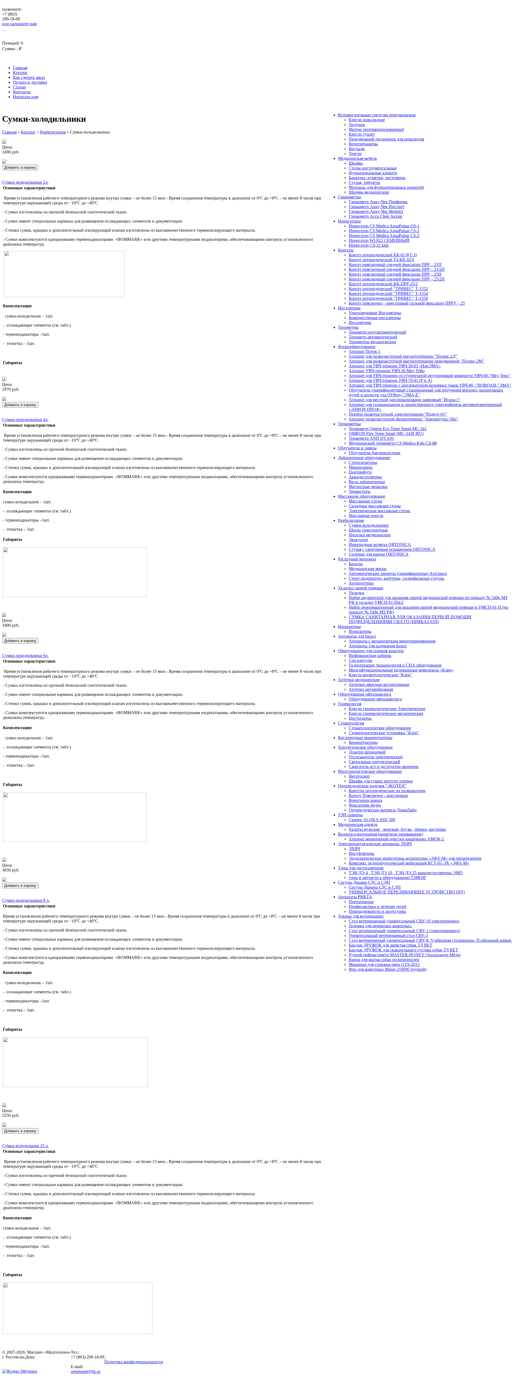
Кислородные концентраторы (365, 737)
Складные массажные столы (375, 506)
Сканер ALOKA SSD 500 (372, 819)
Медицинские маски (368, 568)
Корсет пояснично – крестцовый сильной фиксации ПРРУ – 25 (407, 303)
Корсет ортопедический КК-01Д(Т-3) (383, 255)
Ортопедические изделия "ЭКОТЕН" (372, 786)
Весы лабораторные (367, 481)
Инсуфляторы (361, 853)
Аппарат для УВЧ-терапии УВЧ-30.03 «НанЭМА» (395, 366)
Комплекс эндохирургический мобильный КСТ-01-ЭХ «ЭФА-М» (409, 863)
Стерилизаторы (363, 462)
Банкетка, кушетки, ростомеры (377, 177)
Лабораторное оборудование (364, 457)
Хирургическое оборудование (365, 747)
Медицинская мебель (357, 158)
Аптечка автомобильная (371, 689)
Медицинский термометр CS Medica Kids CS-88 (393, 443)
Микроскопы (361, 467)
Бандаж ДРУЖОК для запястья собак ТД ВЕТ (390, 945)
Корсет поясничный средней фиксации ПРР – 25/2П (397, 279)
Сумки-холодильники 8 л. (26, 900)
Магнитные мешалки (368, 486)
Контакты (22, 92)
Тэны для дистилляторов (361, 868)
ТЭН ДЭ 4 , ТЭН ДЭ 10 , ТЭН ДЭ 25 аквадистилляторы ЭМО (406, 872)
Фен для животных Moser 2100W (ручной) (387, 969)
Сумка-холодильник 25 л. (25, 1145)
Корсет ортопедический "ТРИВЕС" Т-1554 (388, 293)
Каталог (20, 72)
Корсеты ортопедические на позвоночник (387, 790)
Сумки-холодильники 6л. (25, 655)
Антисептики (361, 583)
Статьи (19, 87)
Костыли (357, 148)
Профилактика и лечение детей (377, 906)
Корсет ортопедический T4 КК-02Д (381, 259)
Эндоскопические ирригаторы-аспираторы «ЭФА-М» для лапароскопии (415, 858)
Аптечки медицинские (359, 679)
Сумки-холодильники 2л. (25, 182)
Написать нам (25, 96)
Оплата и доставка (30, 82)
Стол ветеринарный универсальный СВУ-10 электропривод (404, 921)
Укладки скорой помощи (360, 588)
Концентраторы (363, 742)
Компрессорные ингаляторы (375, 317)
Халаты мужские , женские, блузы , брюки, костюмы (397, 829)
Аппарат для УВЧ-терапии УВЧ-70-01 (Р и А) (390, 380)
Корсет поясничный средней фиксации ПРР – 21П (395, 264)
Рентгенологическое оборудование (370, 771)
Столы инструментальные (373, 168)
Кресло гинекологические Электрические (387, 708)
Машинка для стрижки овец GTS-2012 (384, 964)
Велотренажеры (363, 144)
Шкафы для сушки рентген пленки (381, 781)
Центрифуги (360, 472)
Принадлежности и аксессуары (377, 911)
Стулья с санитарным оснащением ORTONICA (392, 549)
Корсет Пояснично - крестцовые (378, 795)
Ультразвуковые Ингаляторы (375, 313)
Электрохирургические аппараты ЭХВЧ (375, 843)
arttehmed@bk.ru (85, 1371)
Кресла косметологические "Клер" (380, 675)
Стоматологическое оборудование (380, 728)
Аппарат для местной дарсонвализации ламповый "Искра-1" (405, 399)
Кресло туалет (362, 134)
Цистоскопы (360, 718)
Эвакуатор (358, 539)
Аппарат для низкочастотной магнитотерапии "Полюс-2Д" (403, 356)
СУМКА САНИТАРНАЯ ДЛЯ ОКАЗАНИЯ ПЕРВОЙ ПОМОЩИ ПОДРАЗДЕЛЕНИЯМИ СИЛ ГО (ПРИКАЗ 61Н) (410, 619)
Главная (20, 67)
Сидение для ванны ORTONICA (379, 554)
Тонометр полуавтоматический (377, 332)
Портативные (361, 901)
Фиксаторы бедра (365, 805)
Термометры (349, 424)
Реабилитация (351, 520)
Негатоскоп (359, 776)
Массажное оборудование (361, 496)
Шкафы (356, 163)
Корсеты (346, 250)
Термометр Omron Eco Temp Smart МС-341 (388, 428)
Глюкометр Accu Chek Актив (375, 216)
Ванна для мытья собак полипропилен (384, 959)
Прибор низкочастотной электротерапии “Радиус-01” (398, 414)
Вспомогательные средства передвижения (376, 115)
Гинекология (349, 703)
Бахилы (356, 564)
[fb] (105, 1357)
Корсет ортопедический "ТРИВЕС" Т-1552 (388, 288)
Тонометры (348, 327)
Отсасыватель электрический (376, 757)
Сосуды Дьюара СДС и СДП (364, 882)
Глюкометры (349, 197)
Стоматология (351, 723)
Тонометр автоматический (373, 337)
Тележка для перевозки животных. (380, 926)
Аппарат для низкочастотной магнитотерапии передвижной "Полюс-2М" (416, 361)
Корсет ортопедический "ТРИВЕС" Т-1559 (388, 298)
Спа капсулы (360, 660)
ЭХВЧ (354, 848)
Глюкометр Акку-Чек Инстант (376, 206)
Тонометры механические (372, 341)
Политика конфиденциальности (133, 1362)
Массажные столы (365, 501)
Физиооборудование (357, 346)
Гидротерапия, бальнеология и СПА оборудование (395, 665)
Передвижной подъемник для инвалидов (386, 139)
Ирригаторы (349, 221)
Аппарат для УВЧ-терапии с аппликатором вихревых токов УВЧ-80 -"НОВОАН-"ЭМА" (430, 385)
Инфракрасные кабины (370, 655)
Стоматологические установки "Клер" (384, 732)
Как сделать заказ (29, 77)
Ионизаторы (349, 626)
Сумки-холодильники (369, 525)
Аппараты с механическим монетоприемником (392, 641)
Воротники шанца (365, 800)
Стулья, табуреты (364, 182)
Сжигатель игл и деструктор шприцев (383, 766)
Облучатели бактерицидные (374, 453)
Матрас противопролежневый (376, 129)
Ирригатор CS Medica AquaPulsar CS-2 (384, 235)
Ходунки (357, 124)
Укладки (356, 592)
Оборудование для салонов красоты (371, 650)
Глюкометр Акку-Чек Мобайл (376, 211)
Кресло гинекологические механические (386, 713)
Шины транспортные (368, 530)
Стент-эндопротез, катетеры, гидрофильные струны (396, 578)
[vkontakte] (104, 1357)
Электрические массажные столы (379, 510)
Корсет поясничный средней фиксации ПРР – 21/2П (397, 269)
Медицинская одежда (357, 824)
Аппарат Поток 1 (364, 351)
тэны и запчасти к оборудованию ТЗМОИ (387, 877)
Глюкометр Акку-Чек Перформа (378, 202)
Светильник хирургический (374, 761)
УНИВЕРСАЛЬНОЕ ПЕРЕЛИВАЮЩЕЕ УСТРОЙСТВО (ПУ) (407, 892)
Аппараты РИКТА (355, 897)
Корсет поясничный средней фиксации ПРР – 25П (395, 274)
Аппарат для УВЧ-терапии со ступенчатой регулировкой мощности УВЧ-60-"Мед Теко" (429, 375)
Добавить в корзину (20, 167)
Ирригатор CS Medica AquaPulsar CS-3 (384, 230)
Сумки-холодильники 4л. (25, 419)
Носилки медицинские (370, 535)
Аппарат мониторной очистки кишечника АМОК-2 (396, 839)
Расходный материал (357, 559)
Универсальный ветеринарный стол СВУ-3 (388, 935)
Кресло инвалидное (367, 119)
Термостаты (359, 491)
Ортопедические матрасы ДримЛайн (383, 810)
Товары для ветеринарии (361, 916)
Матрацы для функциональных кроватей (386, 187)
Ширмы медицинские (369, 192)
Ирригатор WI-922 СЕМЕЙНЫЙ (379, 240)
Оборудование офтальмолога (364, 694)
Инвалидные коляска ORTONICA (380, 544)
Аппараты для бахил (357, 636)
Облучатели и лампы (357, 448)
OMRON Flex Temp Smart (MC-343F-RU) (386, 433)
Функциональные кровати (373, 173)
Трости (355, 153)
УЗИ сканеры (350, 815)
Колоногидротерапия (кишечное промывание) (380, 834)
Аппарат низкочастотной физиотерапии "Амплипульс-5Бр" (403, 419)
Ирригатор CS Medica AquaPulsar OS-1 (384, 226)
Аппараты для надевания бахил (378, 646)
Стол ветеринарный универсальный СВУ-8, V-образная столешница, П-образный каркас (430, 940)
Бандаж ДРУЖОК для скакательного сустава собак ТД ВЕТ (403, 950)
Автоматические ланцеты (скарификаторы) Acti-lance (398, 573)
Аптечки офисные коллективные (379, 684)
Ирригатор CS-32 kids (369, 245)
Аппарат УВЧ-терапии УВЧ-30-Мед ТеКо (387, 370)
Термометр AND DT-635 (371, 438)
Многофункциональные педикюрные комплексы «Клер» (401, 670)
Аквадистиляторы (365, 477)
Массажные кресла (366, 515)
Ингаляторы (349, 308)
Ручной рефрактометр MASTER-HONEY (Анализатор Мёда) (405, 954)
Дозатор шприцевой (367, 752)
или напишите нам (19, 23)
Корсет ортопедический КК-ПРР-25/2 (383, 284)
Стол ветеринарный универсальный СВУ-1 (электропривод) (404, 930)
